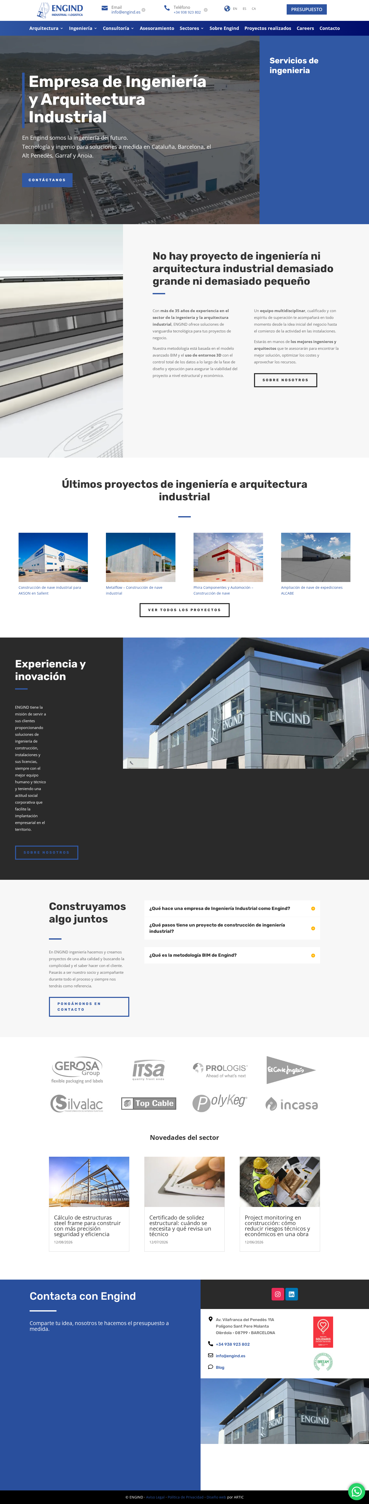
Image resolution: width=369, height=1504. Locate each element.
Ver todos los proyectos (184, 610)
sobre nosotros (47, 852)
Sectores (189, 28)
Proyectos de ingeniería (319, 89)
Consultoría (116, 28)
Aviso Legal (155, 1497)
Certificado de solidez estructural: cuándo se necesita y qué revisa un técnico (180, 1226)
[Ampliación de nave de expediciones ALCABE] (315, 557)
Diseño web (216, 1497)
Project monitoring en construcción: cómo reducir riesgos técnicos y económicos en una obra (277, 1226)
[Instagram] (278, 1294)
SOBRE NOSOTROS (286, 380)
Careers (305, 28)
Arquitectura (43, 28)
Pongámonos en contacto (79, 1007)
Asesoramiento (157, 28)
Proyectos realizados (267, 28)
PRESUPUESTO (306, 9)
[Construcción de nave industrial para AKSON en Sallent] (53, 557)
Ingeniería (80, 28)
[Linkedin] (291, 1294)
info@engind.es (126, 12)
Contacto (330, 28)
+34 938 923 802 (187, 12)
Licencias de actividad (317, 114)
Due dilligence (307, 169)
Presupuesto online (307, 786)
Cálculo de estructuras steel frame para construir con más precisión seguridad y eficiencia (87, 1226)
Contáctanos (47, 180)
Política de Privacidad (186, 1497)
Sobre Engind (224, 28)
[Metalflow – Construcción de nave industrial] (140, 557)
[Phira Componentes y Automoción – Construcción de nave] (228, 557)
